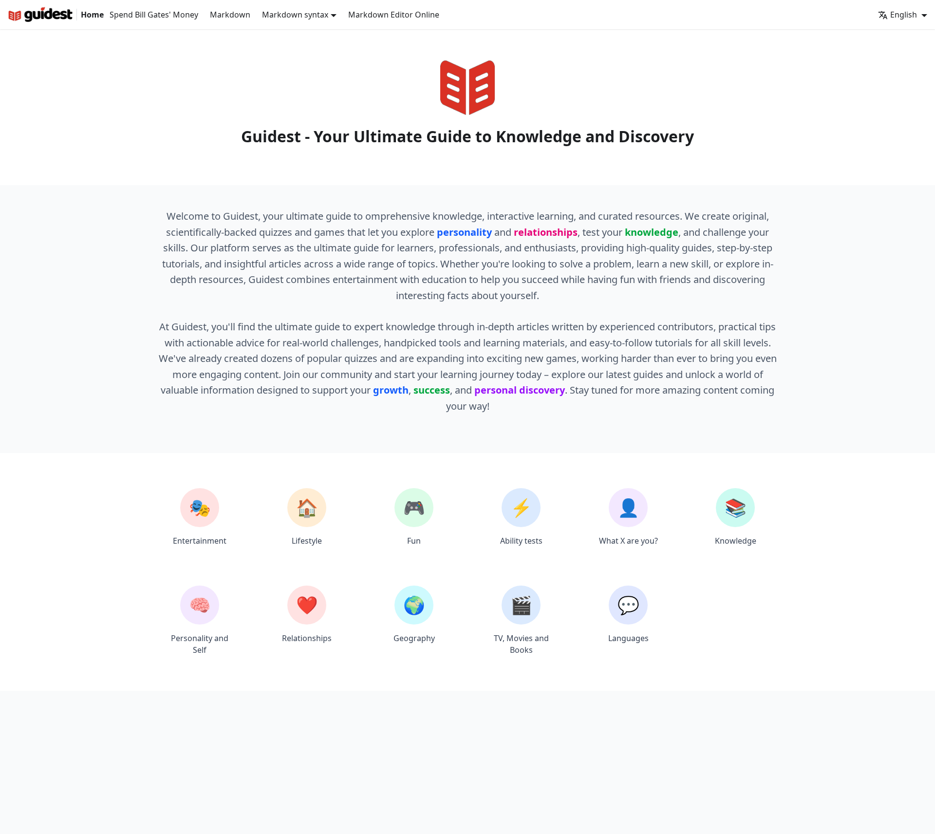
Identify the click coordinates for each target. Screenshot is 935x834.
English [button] (904, 14)
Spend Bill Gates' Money (154, 14)
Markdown (230, 14)
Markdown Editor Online (393, 14)
